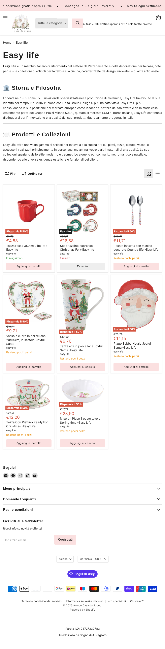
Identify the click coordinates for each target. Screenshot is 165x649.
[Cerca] (77, 23)
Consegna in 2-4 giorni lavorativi (90, 6)
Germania (91, 558)
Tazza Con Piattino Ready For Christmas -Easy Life (27, 424)
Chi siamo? (137, 601)
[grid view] (148, 173)
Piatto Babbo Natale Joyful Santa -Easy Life (132, 345)
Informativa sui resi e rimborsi (84, 601)
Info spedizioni (116, 601)
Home (7, 42)
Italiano (63, 558)
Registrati (65, 539)
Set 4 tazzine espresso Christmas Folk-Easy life (77, 248)
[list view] (157, 173)
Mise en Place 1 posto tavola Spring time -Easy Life (80, 420)
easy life (11, 253)
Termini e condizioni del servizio (42, 601)
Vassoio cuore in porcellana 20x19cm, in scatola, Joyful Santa (25, 340)
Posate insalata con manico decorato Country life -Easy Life (136, 248)
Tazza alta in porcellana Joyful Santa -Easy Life (81, 348)
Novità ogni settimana (144, 6)
